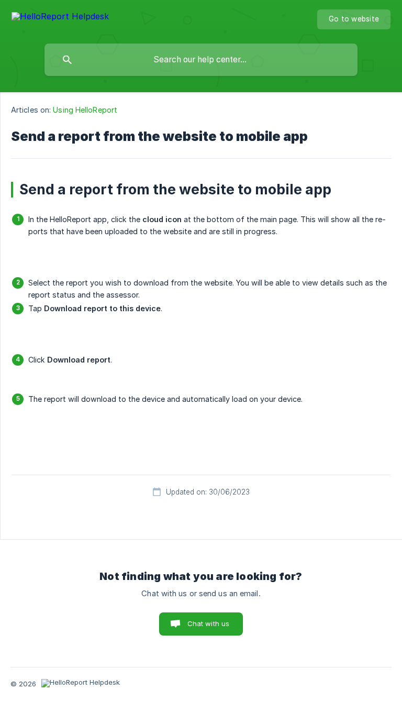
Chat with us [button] (208, 623)
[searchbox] (201, 59)
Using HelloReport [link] (85, 109)
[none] (60, 18)
